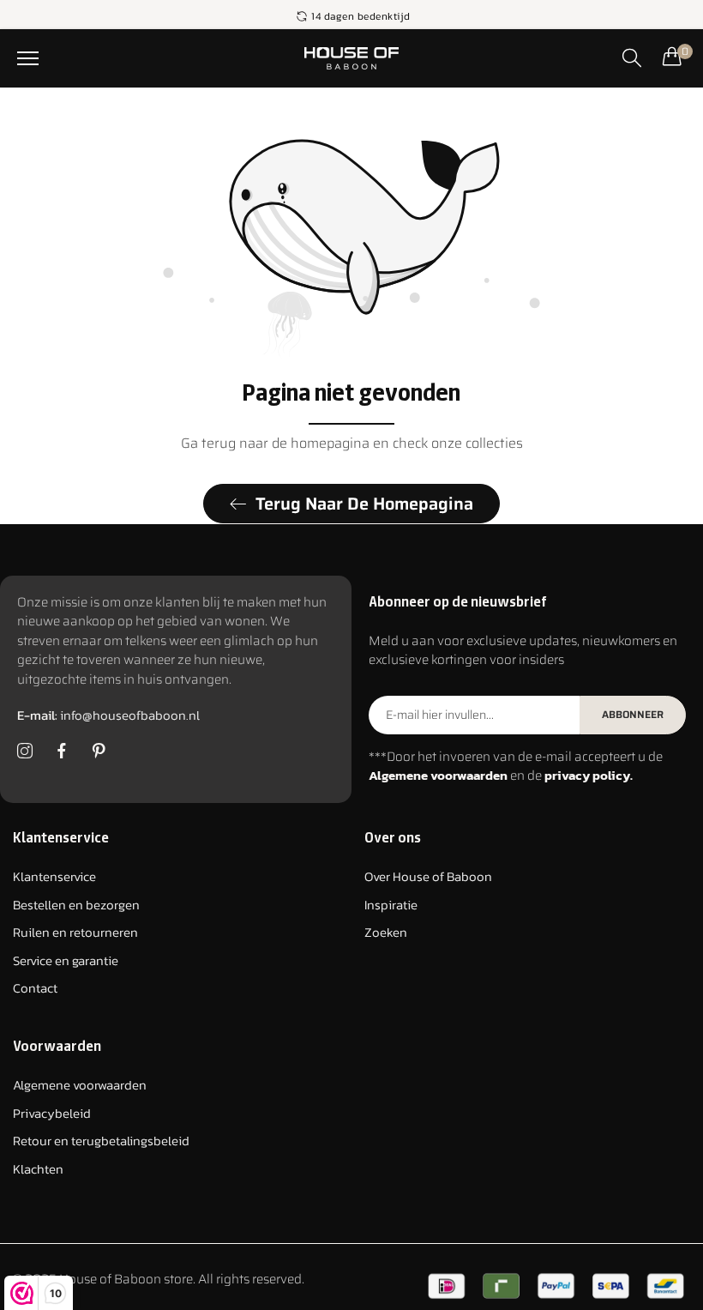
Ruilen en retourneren (75, 932)
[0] (672, 55)
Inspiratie (391, 905)
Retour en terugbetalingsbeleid (101, 1140)
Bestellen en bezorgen (76, 905)
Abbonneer (633, 714)
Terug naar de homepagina (364, 503)
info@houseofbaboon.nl (108, 715)
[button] (28, 58)
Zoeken (385, 932)
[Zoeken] (631, 57)
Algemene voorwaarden (80, 1085)
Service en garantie (65, 960)
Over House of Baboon (428, 876)
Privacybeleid (52, 1113)
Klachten (38, 1169)
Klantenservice (54, 876)
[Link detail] (25, 751)
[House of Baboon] (352, 58)
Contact (35, 988)
